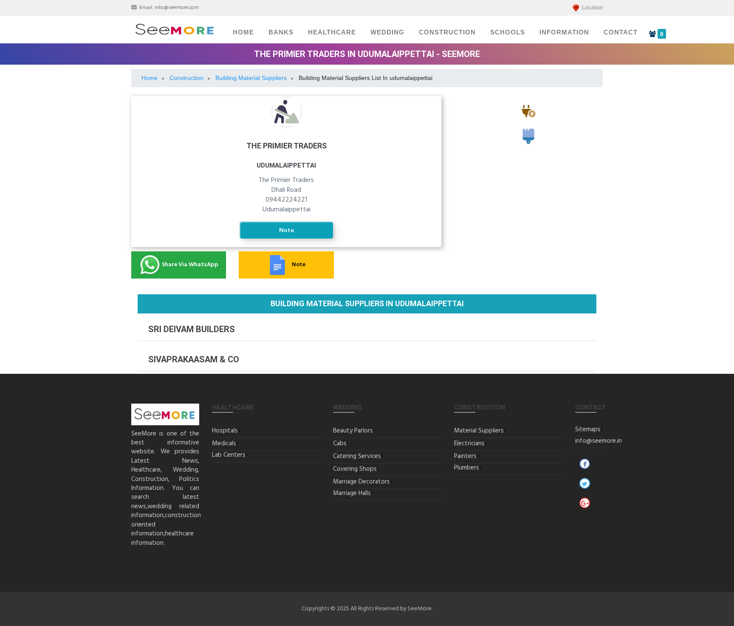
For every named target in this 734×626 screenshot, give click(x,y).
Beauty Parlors (353, 431)
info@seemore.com (177, 7)
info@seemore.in (598, 441)
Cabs (340, 443)
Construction (447, 32)
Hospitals (225, 431)
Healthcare (332, 32)
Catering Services (357, 456)
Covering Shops (355, 469)
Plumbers (466, 468)
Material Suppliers (479, 431)
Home (243, 32)
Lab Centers (229, 455)
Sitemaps (588, 429)
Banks (281, 32)
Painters (528, 147)
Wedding (387, 32)
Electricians (528, 121)
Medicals (224, 443)
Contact (621, 32)
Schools (507, 32)
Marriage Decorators (361, 482)
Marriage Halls (352, 493)
